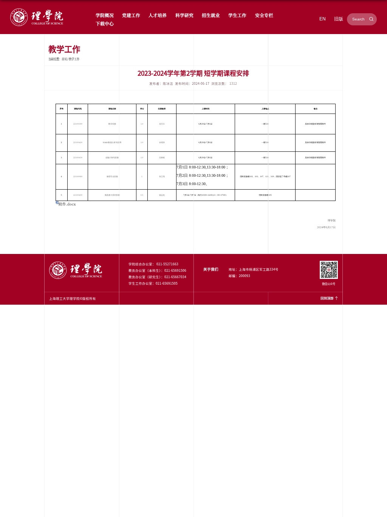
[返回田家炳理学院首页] (36, 9)
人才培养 (158, 15)
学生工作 (237, 15)
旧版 (338, 18)
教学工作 (74, 59)
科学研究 (184, 15)
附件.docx (67, 204)
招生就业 (211, 15)
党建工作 (131, 15)
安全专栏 (264, 15)
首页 (64, 59)
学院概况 (105, 15)
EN (322, 18)
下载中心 (105, 23)
